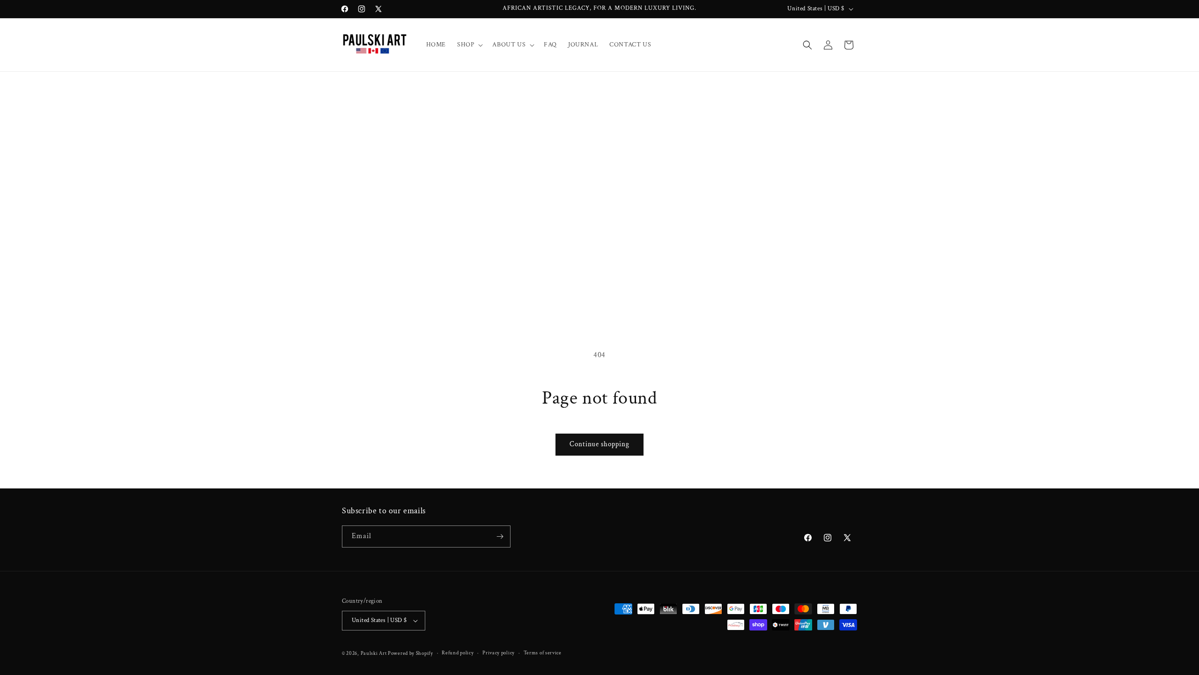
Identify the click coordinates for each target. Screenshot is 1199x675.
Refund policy (458, 653)
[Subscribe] (499, 536)
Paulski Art (374, 653)
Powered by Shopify (410, 653)
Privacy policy (498, 653)
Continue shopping (599, 444)
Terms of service (543, 653)
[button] (469, 44)
